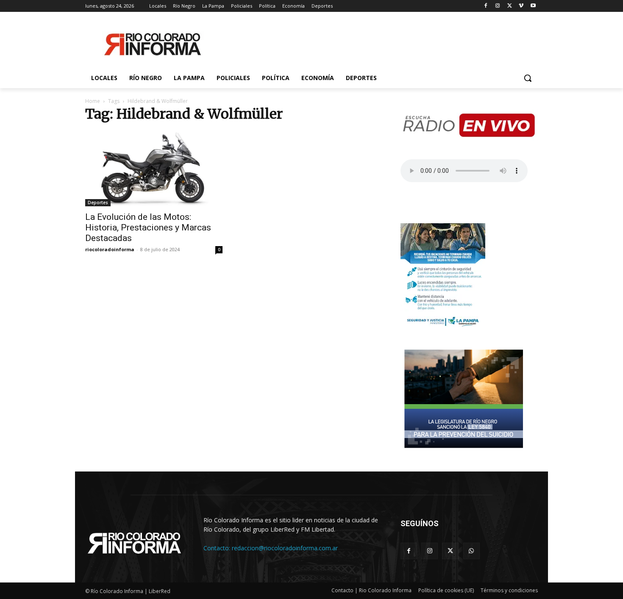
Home (92, 101)
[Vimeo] (521, 6)
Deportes (98, 202)
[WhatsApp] (471, 551)
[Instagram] (498, 6)
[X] (510, 6)
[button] (527, 78)
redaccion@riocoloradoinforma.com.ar (285, 548)
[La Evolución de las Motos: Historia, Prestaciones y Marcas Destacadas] (153, 168)
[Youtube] (533, 6)
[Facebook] (486, 6)
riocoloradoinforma (109, 249)
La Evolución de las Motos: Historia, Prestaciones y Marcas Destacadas (148, 227)
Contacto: (217, 548)
